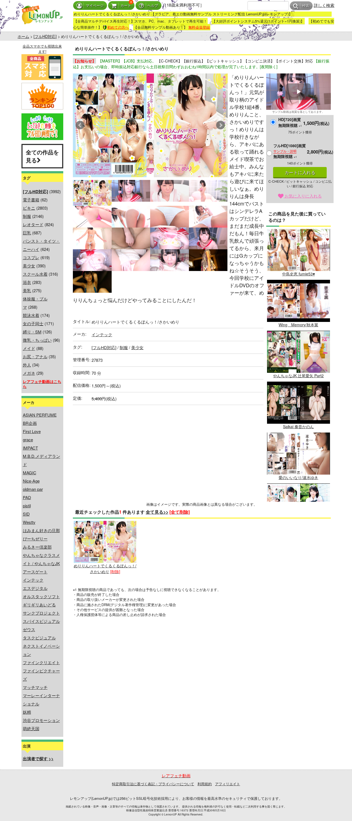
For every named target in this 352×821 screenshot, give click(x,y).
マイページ (95, 6)
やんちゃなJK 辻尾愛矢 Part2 (298, 375)
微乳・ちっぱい (37, 340)
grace (28, 439)
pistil (27, 505)
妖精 (27, 712)
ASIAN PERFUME (40, 415)
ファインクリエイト (41, 662)
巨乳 (27, 233)
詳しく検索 (324, 5)
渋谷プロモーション (41, 720)
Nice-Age (31, 481)
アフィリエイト (227, 783)
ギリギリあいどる (39, 604)
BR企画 (30, 423)
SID (26, 514)
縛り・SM (32, 332)
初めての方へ (118, 27)
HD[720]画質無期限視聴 (290, 122)
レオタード (33, 224)
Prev (80, 125)
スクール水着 (35, 274)
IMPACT (30, 448)
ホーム (23, 36)
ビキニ (29, 208)
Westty (29, 522)
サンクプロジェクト (41, 613)
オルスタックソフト (41, 596)
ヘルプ (152, 6)
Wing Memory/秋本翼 (298, 324)
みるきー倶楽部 (37, 547)
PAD (27, 497)
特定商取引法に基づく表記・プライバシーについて (153, 783)
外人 (27, 365)
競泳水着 (31, 315)
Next (220, 125)
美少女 (29, 266)
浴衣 (27, 282)
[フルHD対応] (45, 36)
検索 (305, 6)
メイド (29, 348)
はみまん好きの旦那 (41, 530)
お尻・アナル (35, 356)
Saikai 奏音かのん (298, 426)
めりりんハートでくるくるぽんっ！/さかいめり (105, 568)
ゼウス (29, 629)
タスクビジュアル (39, 638)
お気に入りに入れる (303, 196)
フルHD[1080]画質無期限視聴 (289, 151)
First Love (32, 431)
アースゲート (35, 571)
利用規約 (204, 783)
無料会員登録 (199, 27)
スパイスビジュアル (41, 621)
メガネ (29, 373)
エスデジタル (35, 588)
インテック (33, 580)
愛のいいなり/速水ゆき (298, 477)
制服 (27, 216)
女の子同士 (33, 323)
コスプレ (31, 257)
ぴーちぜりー (35, 538)
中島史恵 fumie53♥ (298, 274)
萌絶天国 (31, 728)
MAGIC (29, 472)
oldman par (33, 489)
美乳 (27, 290)
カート (125, 6)
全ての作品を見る (42, 156)
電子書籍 (31, 199)
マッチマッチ (35, 687)
